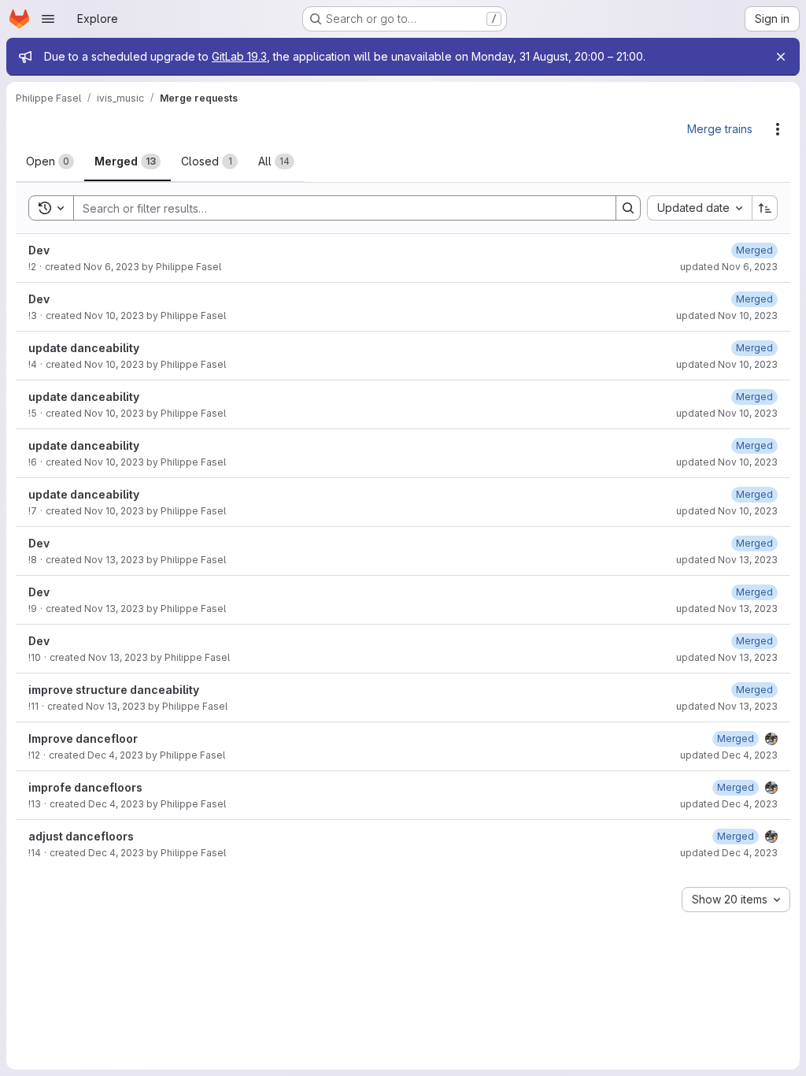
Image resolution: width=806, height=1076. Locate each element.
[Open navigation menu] (48, 19)
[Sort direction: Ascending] (765, 208)
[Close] (780, 56)
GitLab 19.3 (239, 56)
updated (729, 267)
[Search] (628, 208)
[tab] (50, 161)
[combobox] (699, 208)
